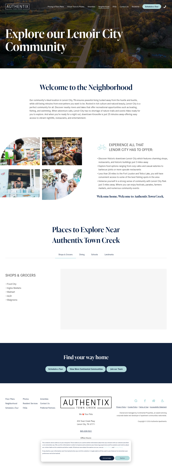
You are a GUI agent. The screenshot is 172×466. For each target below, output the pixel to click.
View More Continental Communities (86, 368)
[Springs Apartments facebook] (145, 401)
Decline (122, 458)
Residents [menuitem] (135, 6)
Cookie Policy (108, 447)
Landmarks (109, 254)
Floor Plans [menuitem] (10, 399)
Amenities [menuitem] (91, 6)
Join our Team (116, 368)
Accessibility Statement (158, 407)
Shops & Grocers (65, 254)
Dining (82, 254)
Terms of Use (143, 407)
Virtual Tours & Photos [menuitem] (75, 6)
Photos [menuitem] (26, 399)
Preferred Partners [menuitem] (47, 407)
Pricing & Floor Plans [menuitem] (56, 6)
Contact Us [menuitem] (124, 6)
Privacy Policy (118, 447)
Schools (94, 254)
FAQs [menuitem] (115, 6)
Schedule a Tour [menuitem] (12, 407)
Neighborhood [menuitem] (103, 6)
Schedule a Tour (151, 6)
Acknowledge (107, 458)
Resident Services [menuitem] (30, 403)
